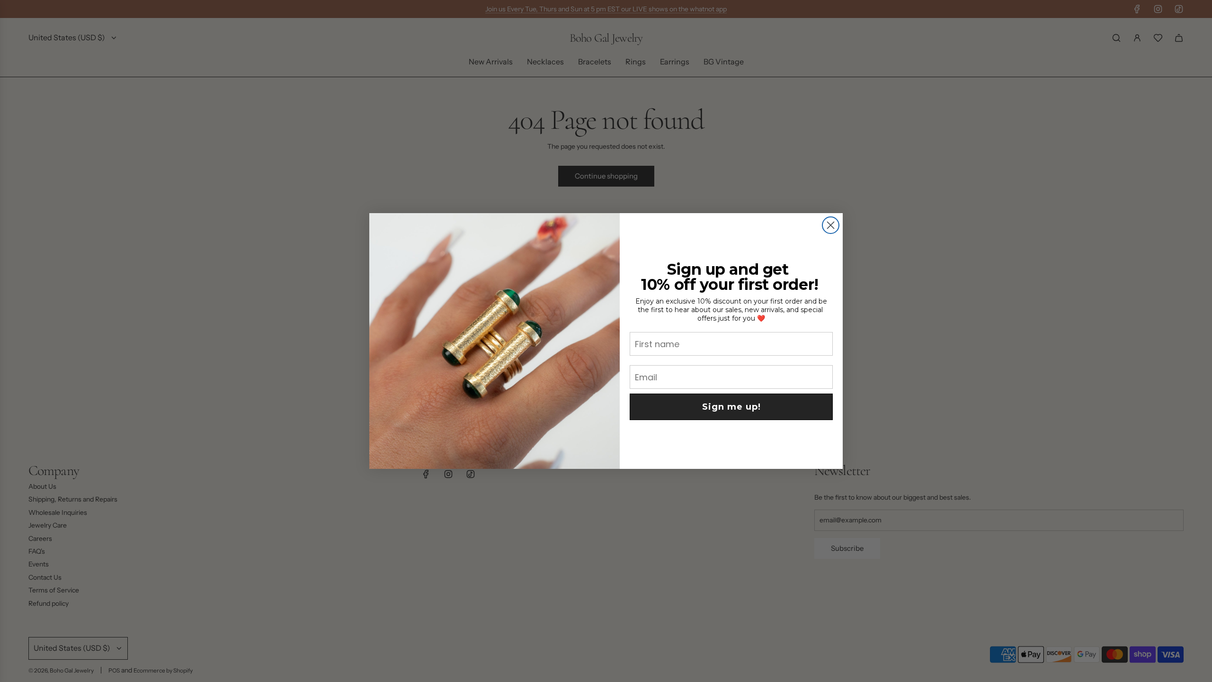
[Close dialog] (830, 225)
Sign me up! (731, 407)
